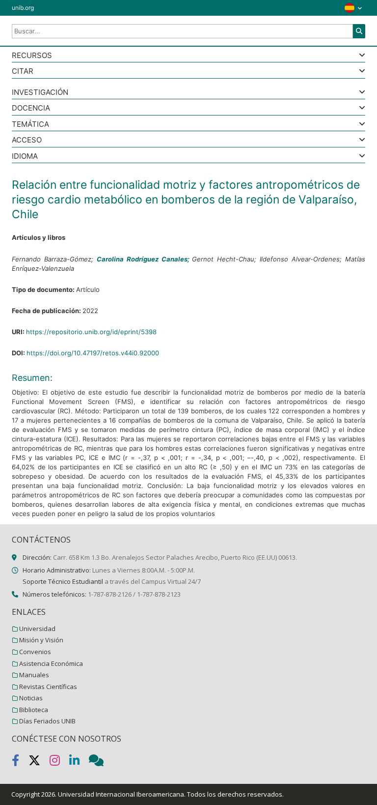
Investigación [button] (40, 92)
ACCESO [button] (27, 140)
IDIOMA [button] (25, 156)
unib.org (23, 7)
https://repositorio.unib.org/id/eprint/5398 (91, 332)
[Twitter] (39, 762)
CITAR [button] (22, 71)
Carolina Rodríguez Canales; (144, 259)
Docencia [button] (31, 108)
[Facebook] (20, 762)
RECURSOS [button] (32, 56)
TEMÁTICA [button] (30, 124)
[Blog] (100, 762)
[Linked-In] (79, 762)
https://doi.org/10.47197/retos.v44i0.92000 (93, 353)
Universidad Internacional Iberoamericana (121, 794)
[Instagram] (59, 762)
